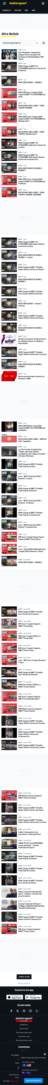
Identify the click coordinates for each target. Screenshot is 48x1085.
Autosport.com (24, 1036)
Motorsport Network (18, 1081)
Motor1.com (24, 1028)
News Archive (24, 983)
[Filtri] (44, 43)
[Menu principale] (4, 3)
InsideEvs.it (24, 1025)
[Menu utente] (43, 3)
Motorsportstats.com (24, 1040)
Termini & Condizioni (16, 1075)
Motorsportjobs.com (24, 1032)
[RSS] (36, 1010)
